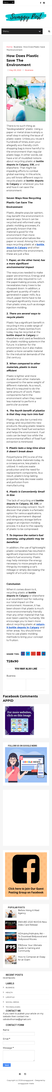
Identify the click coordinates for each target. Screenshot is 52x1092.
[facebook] (40, 3)
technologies (13, 1007)
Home (9, 47)
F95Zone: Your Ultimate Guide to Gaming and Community (30, 948)
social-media (12, 1002)
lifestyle (10, 997)
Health (9, 992)
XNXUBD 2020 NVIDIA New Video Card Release (32, 923)
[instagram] (44, 3)
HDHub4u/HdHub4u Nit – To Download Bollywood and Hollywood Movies (32, 936)
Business (18, 47)
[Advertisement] (26, 818)
